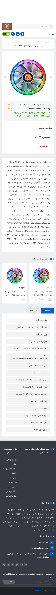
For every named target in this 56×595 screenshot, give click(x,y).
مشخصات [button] (47, 310)
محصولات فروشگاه (10, 468)
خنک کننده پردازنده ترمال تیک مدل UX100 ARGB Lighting (41, 293)
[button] (22, 34)
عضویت (9, 581)
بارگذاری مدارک (11, 491)
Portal (37, 590)
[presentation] (50, 77)
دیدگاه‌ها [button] (33, 310)
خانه (15, 464)
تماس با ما (13, 482)
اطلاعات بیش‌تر (26, 17)
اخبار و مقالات (11, 486)
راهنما (14, 473)
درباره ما (13, 477)
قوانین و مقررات (10, 459)
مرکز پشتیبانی (11, 496)
